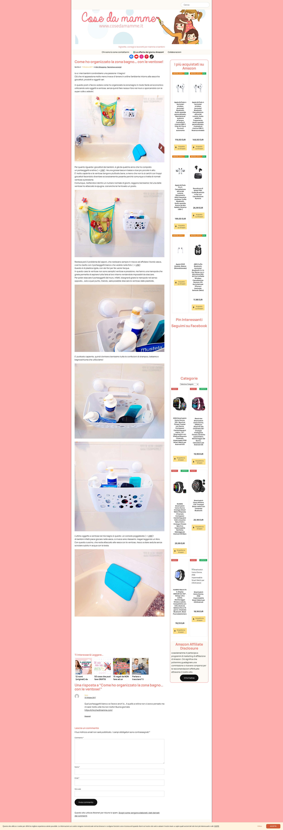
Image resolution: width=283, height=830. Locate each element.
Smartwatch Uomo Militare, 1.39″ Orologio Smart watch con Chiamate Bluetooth (198, 505)
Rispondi (88, 716)
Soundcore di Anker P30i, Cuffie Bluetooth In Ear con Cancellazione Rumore (198, 193)
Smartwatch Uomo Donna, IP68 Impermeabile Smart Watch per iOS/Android (198, 597)
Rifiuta (260, 826)
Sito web (78, 789)
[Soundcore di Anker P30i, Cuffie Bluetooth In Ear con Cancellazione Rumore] (198, 173)
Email (77, 778)
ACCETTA (273, 826)
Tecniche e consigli (114, 67)
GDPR (216, 826)
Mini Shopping (100, 67)
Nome (77, 767)
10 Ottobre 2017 (90, 698)
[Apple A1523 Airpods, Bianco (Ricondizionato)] (180, 250)
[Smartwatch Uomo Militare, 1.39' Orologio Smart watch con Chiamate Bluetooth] (198, 486)
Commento (79, 738)
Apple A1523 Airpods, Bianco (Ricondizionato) (180, 266)
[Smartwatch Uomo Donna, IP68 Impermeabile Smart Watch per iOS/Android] (198, 576)
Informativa (189, 678)
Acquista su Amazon (181, 147)
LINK (102, 170)
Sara (86, 695)
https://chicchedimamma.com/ (99, 710)
